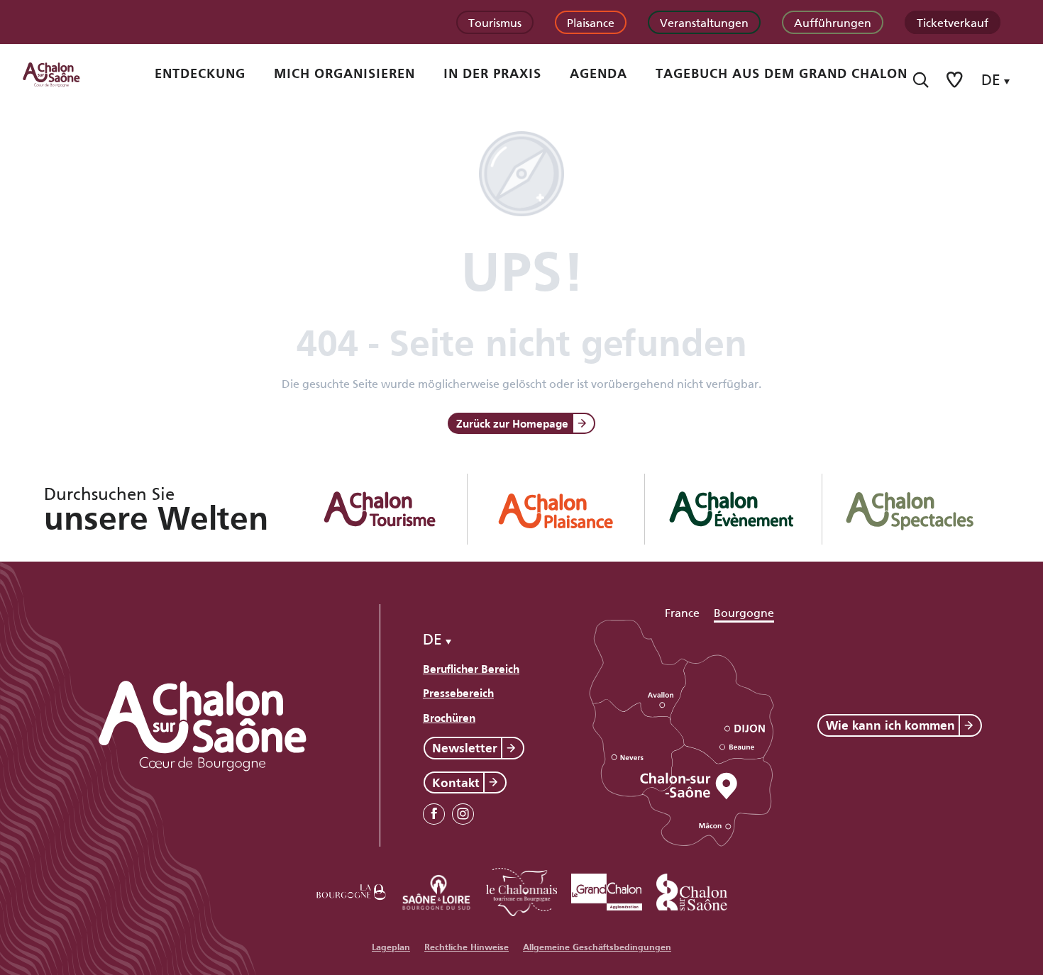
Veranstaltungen (704, 21)
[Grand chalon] (606, 889)
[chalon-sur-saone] (64, 73)
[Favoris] (955, 80)
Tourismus (495, 21)
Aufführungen (832, 21)
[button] (920, 79)
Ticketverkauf (952, 21)
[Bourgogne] (351, 889)
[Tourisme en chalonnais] (521, 889)
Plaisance (590, 21)
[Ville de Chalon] (691, 889)
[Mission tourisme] (436, 889)
